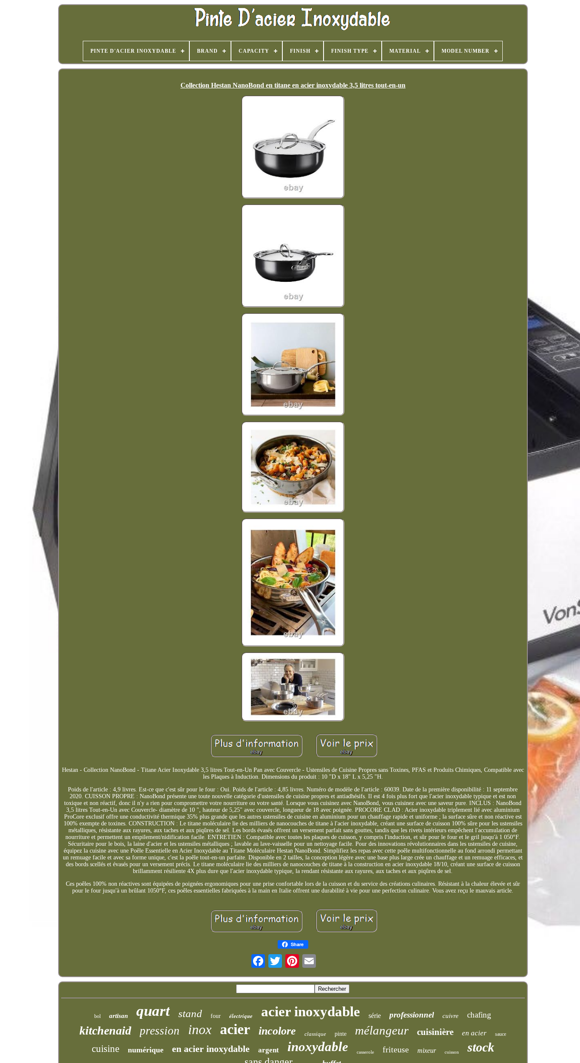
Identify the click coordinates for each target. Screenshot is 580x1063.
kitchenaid (105, 1030)
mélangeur (381, 1030)
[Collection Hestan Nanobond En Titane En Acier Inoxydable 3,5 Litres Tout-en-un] (293, 148)
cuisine (105, 1048)
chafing (479, 1014)
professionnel (411, 1014)
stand (190, 1013)
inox (199, 1029)
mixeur (426, 1050)
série (375, 1015)
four (216, 1016)
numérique (145, 1050)
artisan (118, 1015)
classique (315, 1034)
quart (153, 1011)
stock (480, 1047)
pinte (340, 1034)
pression (160, 1030)
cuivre (450, 1015)
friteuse (396, 1049)
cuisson (452, 1051)
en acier (474, 1033)
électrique (241, 1016)
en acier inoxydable (211, 1048)
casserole (365, 1051)
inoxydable (317, 1046)
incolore (277, 1031)
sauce (500, 1034)
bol (97, 1016)
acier (235, 1029)
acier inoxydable (310, 1011)
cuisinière (435, 1032)
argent (268, 1050)
